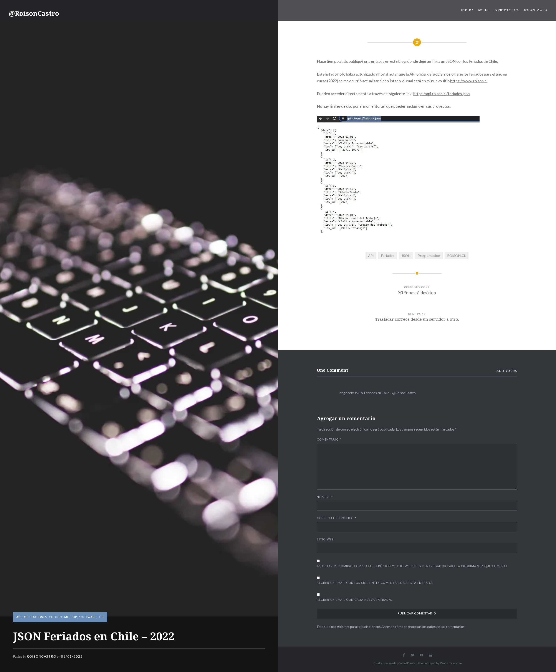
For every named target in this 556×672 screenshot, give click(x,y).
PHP (74, 617)
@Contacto (535, 10)
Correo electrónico (336, 518)
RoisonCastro (41, 656)
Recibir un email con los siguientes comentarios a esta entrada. (375, 582)
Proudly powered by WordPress (393, 663)
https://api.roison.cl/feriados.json (441, 93)
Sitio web (325, 539)
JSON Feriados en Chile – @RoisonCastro (385, 393)
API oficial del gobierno (428, 74)
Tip (101, 617)
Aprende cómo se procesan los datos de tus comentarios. (423, 626)
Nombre (325, 497)
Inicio (467, 10)
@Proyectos (507, 10)
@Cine (484, 10)
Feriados (387, 255)
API (19, 617)
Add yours (506, 371)
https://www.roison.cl (468, 80)
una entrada (374, 61)
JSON (406, 255)
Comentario (329, 439)
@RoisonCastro (34, 13)
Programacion (429, 255)
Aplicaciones (35, 617)
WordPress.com (451, 663)
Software (87, 617)
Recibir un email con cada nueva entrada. (354, 599)
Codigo (56, 617)
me (66, 617)
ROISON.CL (456, 255)
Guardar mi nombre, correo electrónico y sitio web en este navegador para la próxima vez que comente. (413, 566)
